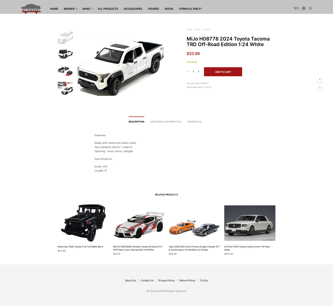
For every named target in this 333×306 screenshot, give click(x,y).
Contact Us (147, 280)
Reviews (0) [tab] (194, 121)
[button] (296, 8)
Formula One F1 (190, 8)
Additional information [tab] (165, 121)
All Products (108, 8)
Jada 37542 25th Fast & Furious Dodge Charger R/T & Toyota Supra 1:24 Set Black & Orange (194, 248)
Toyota (206, 29)
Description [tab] (136, 121)
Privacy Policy (166, 280)
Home (54, 8)
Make (197, 29)
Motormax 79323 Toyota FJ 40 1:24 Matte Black (80, 246)
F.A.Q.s (204, 280)
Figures (153, 8)
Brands (69, 8)
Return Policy (187, 280)
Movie (169, 8)
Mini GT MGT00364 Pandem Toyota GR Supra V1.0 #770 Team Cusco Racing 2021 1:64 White (137, 248)
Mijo (201, 87)
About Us (130, 280)
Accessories (133, 8)
